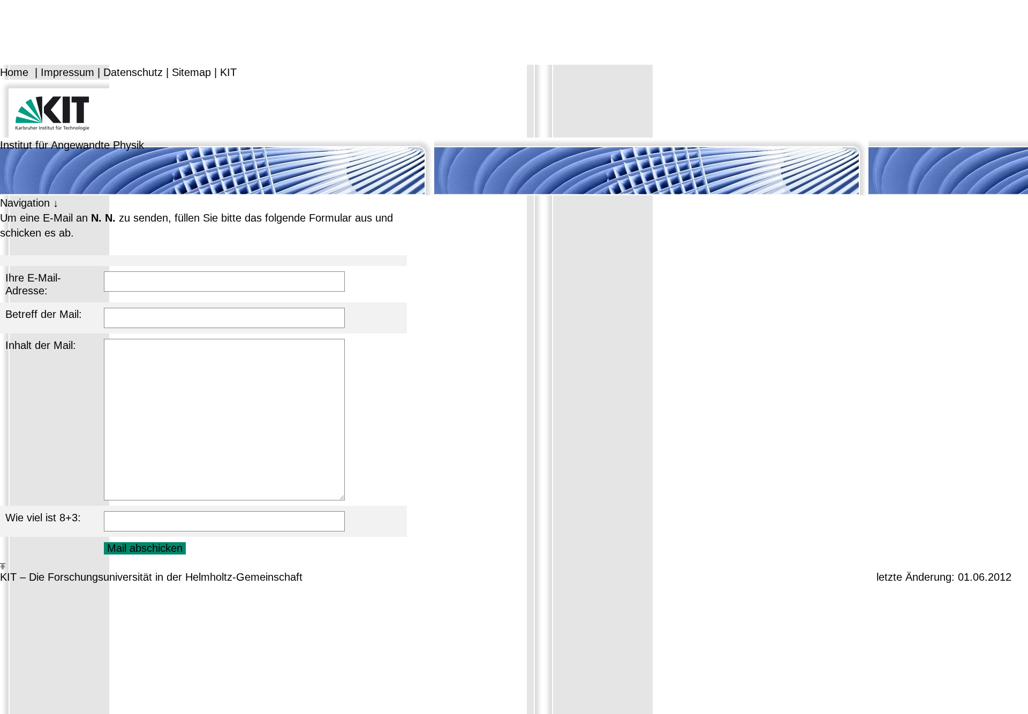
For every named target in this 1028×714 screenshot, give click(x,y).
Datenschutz (133, 72)
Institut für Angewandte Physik (72, 145)
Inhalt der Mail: (40, 345)
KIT (228, 72)
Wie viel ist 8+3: (43, 517)
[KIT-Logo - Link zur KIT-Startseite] (54, 107)
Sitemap (191, 72)
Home (14, 72)
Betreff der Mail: (43, 314)
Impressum (67, 72)
